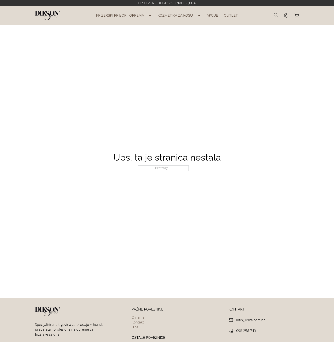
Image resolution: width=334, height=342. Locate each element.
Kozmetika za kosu (175, 15)
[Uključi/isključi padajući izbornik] (150, 15)
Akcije (212, 15)
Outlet (231, 15)
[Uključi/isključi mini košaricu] (296, 15)
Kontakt (138, 322)
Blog (135, 327)
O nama (138, 317)
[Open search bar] (276, 15)
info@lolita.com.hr (250, 320)
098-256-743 (246, 330)
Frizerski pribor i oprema (120, 15)
